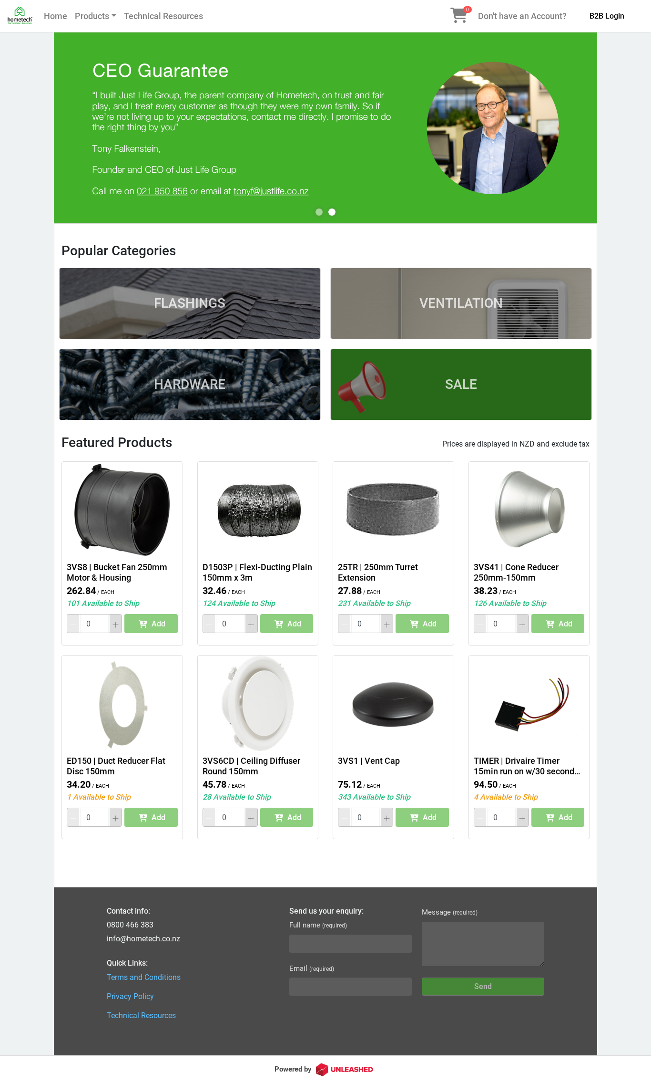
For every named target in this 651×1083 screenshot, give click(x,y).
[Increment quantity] (116, 623)
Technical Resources (163, 16)
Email (311, 968)
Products (92, 16)
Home (55, 16)
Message (450, 912)
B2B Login (607, 16)
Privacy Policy (130, 996)
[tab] (319, 212)
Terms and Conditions (144, 977)
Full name (318, 925)
